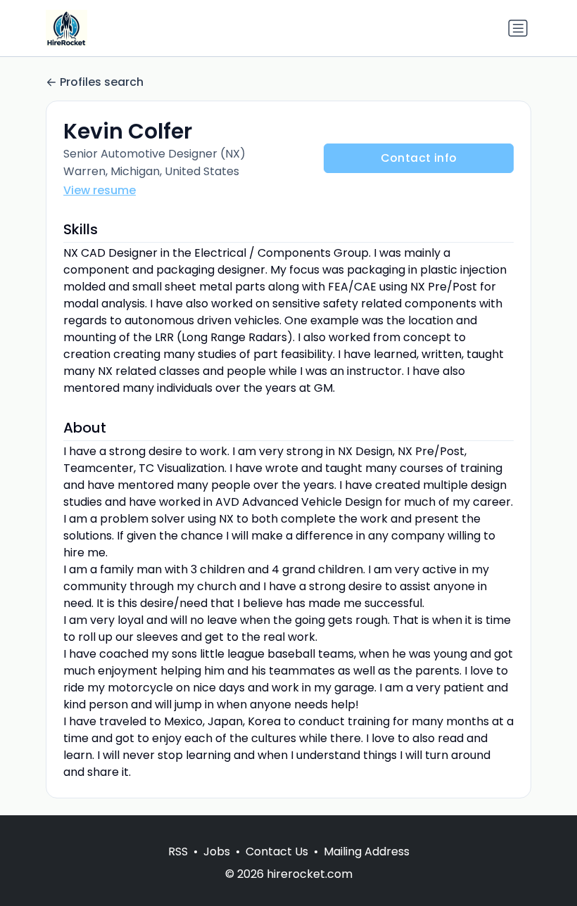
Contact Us (277, 851)
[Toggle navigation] (518, 28)
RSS (178, 851)
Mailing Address (367, 851)
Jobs (216, 851)
